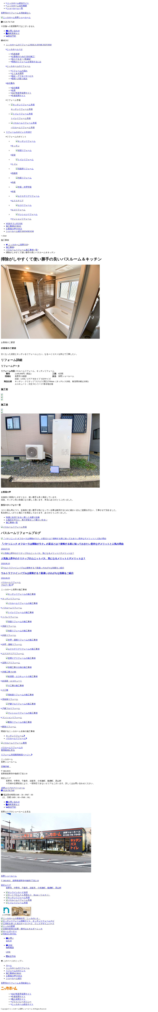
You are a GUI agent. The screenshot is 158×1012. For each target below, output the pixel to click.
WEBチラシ (14, 223)
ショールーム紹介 (20, 231)
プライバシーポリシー (21, 1002)
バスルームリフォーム (16, 738)
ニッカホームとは (14, 49)
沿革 (14, 90)
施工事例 (13, 226)
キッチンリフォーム (15, 736)
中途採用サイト (18, 96)
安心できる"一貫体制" (21, 59)
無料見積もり (14, 33)
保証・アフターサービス (22, 76)
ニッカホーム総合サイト (18, 3)
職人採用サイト (18, 999)
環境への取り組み (19, 79)
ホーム (9, 965)
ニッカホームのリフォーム (28, 45)
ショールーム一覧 (15, 8)
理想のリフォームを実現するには (26, 62)
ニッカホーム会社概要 (17, 6)
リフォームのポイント (19, 132)
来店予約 (12, 36)
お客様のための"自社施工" (23, 56)
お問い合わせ (14, 31)
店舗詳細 (5, 766)
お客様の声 (14, 229)
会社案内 (11, 83)
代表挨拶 (16, 54)
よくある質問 (17, 73)
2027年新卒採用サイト (21, 93)
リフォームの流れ (19, 71)
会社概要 (16, 88)
